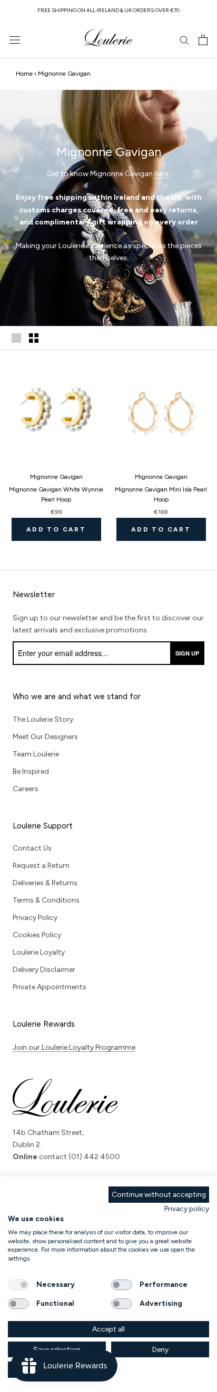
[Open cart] (203, 40)
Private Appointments (49, 986)
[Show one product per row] (16, 338)
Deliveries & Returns (45, 882)
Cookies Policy (37, 934)
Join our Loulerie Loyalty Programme (74, 1047)
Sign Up (187, 653)
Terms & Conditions (46, 900)
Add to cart (56, 529)
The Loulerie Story (43, 719)
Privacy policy (186, 1208)
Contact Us (32, 848)
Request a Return (41, 865)
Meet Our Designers (45, 736)
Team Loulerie (36, 754)
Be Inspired (31, 771)
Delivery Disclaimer (44, 969)
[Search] (184, 39)
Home (24, 73)
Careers (25, 788)
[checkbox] (18, 1285)
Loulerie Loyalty (39, 952)
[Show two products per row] (33, 338)
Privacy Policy (35, 917)
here (162, 173)
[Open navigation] (14, 40)
